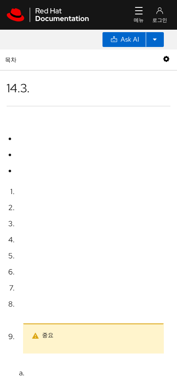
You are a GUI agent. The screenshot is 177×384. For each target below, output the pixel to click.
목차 (12, 59)
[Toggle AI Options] (155, 39)
